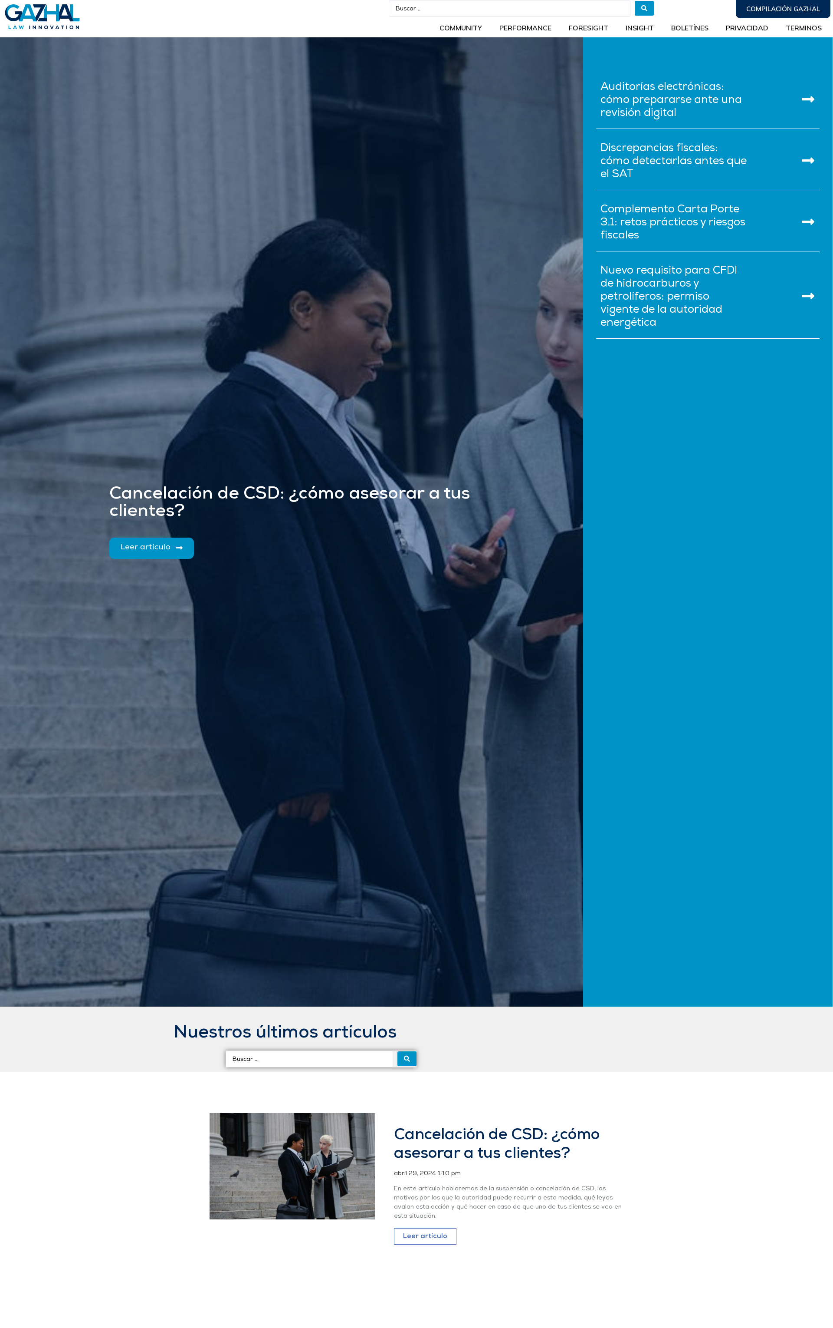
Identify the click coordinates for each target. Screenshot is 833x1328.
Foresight (588, 27)
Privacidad (747, 27)
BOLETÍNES (689, 27)
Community (460, 27)
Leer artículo (425, 1236)
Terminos (804, 27)
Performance (525, 27)
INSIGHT (640, 27)
